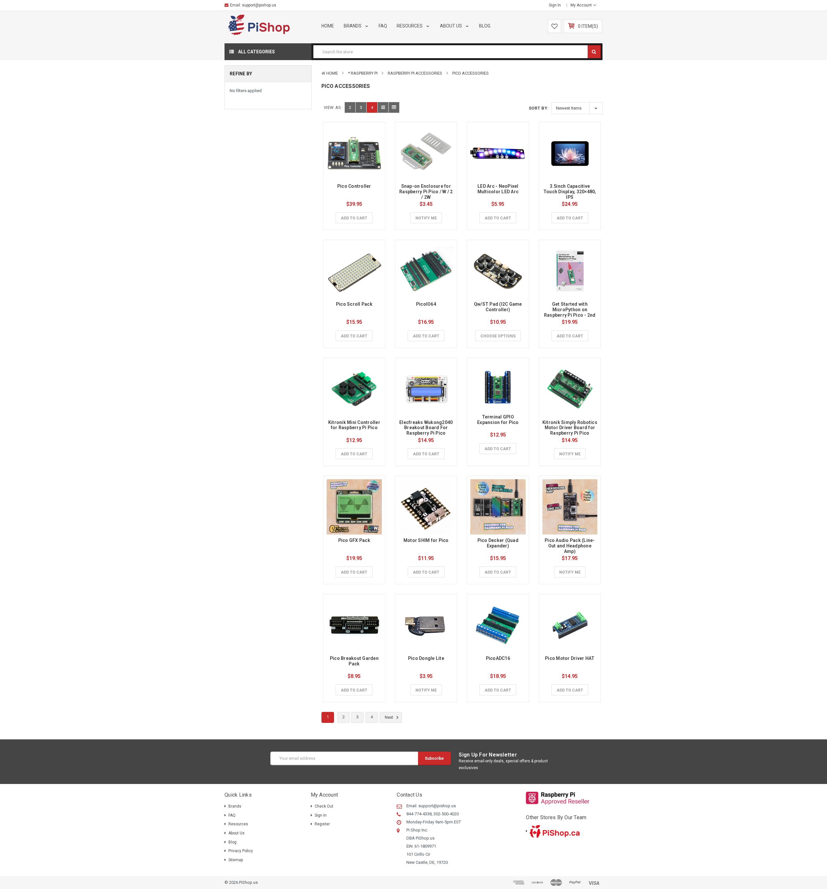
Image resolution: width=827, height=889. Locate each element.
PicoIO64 (426, 304)
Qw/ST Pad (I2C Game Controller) (498, 307)
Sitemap (235, 860)
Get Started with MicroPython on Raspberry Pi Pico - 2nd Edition (570, 312)
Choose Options (498, 336)
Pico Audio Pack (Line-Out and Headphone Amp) (570, 546)
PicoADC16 (498, 658)
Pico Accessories (470, 73)
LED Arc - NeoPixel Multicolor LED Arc (498, 189)
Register (322, 824)
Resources (410, 25)
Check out (324, 806)
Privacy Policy (240, 851)
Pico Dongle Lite (426, 658)
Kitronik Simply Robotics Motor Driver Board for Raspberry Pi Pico (570, 428)
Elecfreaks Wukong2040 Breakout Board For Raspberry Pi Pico (426, 428)
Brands (353, 25)
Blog (484, 25)
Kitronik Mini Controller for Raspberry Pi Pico (354, 425)
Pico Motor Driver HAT (569, 658)
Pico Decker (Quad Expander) (498, 543)
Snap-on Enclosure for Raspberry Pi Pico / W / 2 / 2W (426, 192)
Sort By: (539, 108)
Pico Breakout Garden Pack (355, 661)
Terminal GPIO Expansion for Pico (498, 419)
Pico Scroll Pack (354, 304)
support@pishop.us (259, 5)
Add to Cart (354, 218)
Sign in (555, 5)
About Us (451, 25)
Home (327, 25)
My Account (582, 5)
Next (389, 717)
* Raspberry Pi (363, 73)
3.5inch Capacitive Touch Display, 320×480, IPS (570, 192)
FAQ (383, 25)
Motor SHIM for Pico (426, 540)
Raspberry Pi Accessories (415, 73)
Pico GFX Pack (354, 540)
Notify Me (426, 218)
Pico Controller (354, 186)
